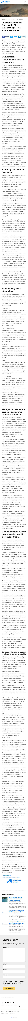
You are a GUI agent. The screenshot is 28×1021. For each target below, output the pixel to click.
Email (5, 969)
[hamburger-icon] (25, 2)
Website (5, 975)
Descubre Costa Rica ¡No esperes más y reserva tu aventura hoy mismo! (15, 899)
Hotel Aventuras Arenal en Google (10, 877)
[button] (6, 37)
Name (4, 964)
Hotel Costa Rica (6, 875)
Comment (6, 947)
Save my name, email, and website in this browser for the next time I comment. (13, 983)
